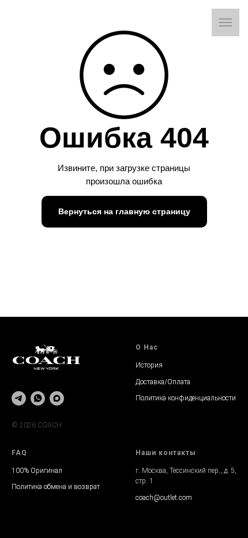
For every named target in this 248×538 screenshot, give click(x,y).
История (149, 365)
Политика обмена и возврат (56, 487)
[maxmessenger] (57, 398)
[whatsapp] (38, 398)
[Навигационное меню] (225, 22)
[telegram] (19, 398)
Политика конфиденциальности (186, 398)
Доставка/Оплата (163, 382)
